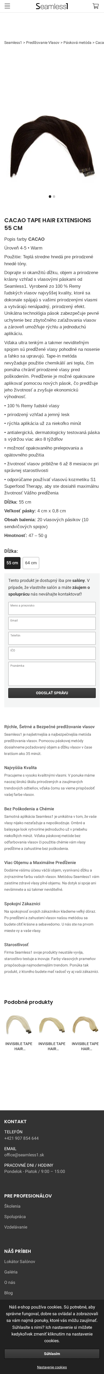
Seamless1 (22, 5)
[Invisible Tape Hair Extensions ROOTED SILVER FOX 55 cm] (18, 1025)
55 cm (12, 563)
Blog (8, 1293)
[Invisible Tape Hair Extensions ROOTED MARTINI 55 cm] (85, 1025)
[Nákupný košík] (95, 6)
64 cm (31, 563)
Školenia (12, 1206)
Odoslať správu (52, 693)
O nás (9, 1282)
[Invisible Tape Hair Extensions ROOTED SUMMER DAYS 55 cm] (51, 1025)
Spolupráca (15, 1216)
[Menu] (7, 6)
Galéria (11, 1272)
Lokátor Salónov (19, 1261)
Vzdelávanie (15, 1227)
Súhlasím (52, 1354)
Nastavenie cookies (52, 1367)
